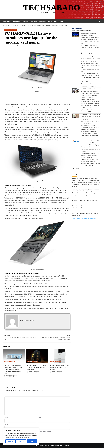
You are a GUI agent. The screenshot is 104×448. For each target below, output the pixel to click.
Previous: (20, 337)
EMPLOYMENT (53, 21)
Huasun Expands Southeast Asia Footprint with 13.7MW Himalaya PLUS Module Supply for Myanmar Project (90, 144)
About (61, 21)
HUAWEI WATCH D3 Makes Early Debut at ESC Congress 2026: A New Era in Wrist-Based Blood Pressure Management (90, 92)
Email (40, 417)
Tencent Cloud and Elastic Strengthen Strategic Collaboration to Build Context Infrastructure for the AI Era (90, 36)
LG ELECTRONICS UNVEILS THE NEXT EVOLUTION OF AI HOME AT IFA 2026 (90, 117)
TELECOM (25, 21)
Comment (7, 395)
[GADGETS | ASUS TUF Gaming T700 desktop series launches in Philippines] (37, 356)
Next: (55, 337)
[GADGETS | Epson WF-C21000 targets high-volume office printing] (60, 356)
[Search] (100, 21)
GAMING (36, 361)
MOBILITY (42, 21)
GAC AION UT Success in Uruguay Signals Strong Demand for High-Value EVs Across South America (90, 64)
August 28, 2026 (9, 376)
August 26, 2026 (55, 372)
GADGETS (33, 21)
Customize (10, 441)
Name (6, 417)
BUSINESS (16, 21)
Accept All (31, 441)
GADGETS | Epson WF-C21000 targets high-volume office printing (59, 367)
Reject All (21, 441)
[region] (21, 436)
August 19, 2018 (22, 46)
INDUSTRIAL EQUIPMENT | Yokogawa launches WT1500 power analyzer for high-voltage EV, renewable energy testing (13, 369)
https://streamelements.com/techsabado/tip (84, 218)
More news (75, 168)
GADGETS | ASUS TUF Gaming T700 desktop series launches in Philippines (36, 367)
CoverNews (57, 445)
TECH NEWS (7, 21)
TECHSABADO (51, 7)
